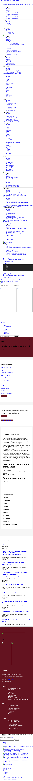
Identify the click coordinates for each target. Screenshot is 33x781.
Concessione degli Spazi (14, 727)
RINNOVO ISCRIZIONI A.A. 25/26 (12, 584)
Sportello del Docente (6, 390)
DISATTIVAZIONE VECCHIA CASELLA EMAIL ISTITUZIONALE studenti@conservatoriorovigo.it (14, 552)
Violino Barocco (10, 83)
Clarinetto (8, 130)
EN (7, 266)
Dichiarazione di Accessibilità (15, 697)
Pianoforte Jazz (10, 60)
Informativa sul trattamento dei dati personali (18, 699)
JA (7, 269)
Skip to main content (14, 0)
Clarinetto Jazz (9, 161)
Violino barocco (10, 92)
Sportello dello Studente (7, 393)
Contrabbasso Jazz (10, 106)
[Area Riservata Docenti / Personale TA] (31, 317)
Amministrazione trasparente (15, 688)
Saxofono (8, 132)
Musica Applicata (10, 213)
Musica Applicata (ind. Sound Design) (15, 217)
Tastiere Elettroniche (11, 62)
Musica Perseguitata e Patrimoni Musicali (16, 253)
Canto (7, 11)
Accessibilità (11, 696)
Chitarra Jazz (9, 104)
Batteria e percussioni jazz (12, 185)
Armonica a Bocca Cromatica (13, 142)
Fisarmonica (9, 141)
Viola (7, 84)
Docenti (3, 385)
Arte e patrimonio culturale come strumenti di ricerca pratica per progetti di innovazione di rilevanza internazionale (19, 249)
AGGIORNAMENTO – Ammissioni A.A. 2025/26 (16, 611)
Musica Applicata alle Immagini (14, 218)
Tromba (8, 135)
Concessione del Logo (13, 728)
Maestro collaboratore (14, 43)
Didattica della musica (11, 201)
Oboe (7, 128)
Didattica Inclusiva (5, 388)
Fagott (7, 148)
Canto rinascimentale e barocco (13, 12)
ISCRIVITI (4, 396)
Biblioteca (3, 383)
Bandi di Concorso (12, 691)
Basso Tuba (9, 139)
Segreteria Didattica (6, 375)
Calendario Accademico (7, 372)
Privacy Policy (10, 735)
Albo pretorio (11, 689)
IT (6, 265)
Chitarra (8, 80)
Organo (11, 46)
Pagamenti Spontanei (13, 693)
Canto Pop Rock (10, 32)
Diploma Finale (5, 380)
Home (2, 340)
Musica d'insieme (10, 232)
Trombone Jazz (10, 165)
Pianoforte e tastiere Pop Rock (13, 71)
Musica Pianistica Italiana (12, 251)
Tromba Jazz (9, 163)
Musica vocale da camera (12, 14)
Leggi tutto (4, 544)
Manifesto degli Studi (6, 367)
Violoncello (9, 86)
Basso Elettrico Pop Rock (12, 117)
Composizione (9, 229)
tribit (12, 737)
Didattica (6, 340)
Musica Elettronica (10, 214)
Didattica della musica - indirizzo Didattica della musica (19, 205)
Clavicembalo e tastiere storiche (16, 44)
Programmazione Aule (13, 723)
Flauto (7, 127)
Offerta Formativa (12, 707)
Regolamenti (4, 370)
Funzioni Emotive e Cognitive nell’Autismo (16, 254)
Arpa (7, 79)
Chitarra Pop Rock (10, 116)
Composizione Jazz (11, 239)
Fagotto (8, 131)
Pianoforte (11, 42)
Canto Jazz (8, 24)
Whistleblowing (12, 695)
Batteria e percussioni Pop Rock (14, 192)
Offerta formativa (13, 340)
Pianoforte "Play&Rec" (11, 54)
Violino (8, 82)
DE (7, 267)
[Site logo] (11, 279)
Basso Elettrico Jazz (11, 103)
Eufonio (8, 138)
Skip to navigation (4, 0)
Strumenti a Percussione (12, 177)
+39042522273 (10, 679)
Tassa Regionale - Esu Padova (15, 725)
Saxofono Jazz (9, 162)
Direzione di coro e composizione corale (16, 228)
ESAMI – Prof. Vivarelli (9, 593)
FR (7, 270)
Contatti (10, 692)
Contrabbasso (9, 87)
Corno (7, 134)
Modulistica (4, 377)
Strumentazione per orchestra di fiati (15, 231)
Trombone (8, 137)
